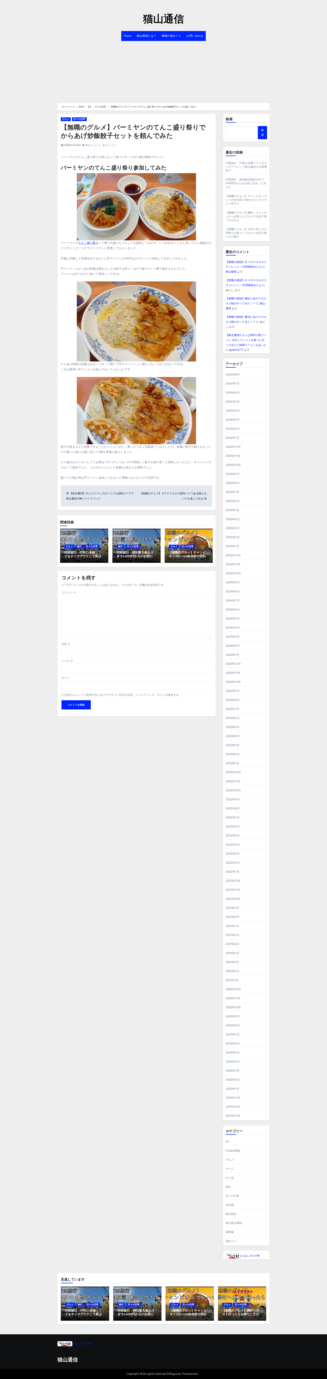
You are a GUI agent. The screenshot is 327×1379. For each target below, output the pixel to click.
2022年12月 (233, 772)
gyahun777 (236, 349)
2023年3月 (232, 745)
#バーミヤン (109, 145)
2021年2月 (232, 971)
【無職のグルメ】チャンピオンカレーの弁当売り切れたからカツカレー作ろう (187, 556)
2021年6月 (232, 935)
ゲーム (230, 1168)
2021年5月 (232, 944)
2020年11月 (233, 998)
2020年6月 (233, 1043)
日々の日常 (79, 119)
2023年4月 (233, 736)
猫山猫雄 (231, 271)
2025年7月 (232, 492)
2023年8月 (233, 700)
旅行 (79, 546)
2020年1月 (232, 1088)
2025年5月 (232, 510)
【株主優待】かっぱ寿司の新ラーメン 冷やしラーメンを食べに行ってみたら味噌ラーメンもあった (246, 340)
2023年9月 (233, 691)
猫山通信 (163, 20)
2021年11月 (233, 889)
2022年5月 (233, 835)
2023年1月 (232, 763)
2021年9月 (232, 908)
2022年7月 (233, 817)
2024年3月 (233, 636)
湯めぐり (231, 1241)
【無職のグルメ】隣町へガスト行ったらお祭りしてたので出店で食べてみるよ (246, 216)
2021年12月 (233, 880)
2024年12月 (233, 555)
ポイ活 (230, 1177)
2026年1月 (232, 437)
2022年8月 (233, 808)
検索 (229, 119)
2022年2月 (233, 862)
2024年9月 (233, 582)
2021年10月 (233, 899)
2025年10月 (233, 465)
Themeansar (190, 1373)
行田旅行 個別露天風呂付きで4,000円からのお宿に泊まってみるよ (136, 556)
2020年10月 (233, 1007)
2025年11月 (233, 456)
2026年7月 (233, 383)
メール (67, 661)
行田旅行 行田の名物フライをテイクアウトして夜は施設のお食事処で (82, 556)
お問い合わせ (194, 36)
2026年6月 (233, 392)
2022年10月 (233, 790)
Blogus (172, 1373)
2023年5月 (232, 727)
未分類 (230, 1205)
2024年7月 (233, 600)
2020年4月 (233, 1061)
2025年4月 (233, 519)
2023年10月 (233, 682)
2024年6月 (233, 609)
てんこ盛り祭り (88, 243)
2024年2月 (233, 645)
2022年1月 (232, 871)
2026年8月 (233, 374)
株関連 (230, 1232)
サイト (65, 678)
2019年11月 (233, 1106)
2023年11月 (233, 672)
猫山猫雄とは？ (147, 36)
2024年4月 (233, 627)
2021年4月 (232, 953)
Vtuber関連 (233, 1150)
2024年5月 (233, 618)
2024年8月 (233, 591)
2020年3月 (233, 1070)
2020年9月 (233, 1016)
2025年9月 (233, 474)
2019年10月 (233, 1115)
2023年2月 (233, 754)
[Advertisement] (163, 70)
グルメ (65, 119)
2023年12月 (233, 663)
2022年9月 (233, 799)
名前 (65, 644)
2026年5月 (233, 401)
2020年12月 (233, 989)
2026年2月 (233, 428)
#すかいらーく (94, 145)
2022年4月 (233, 844)
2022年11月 (233, 781)
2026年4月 (233, 410)
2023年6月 (233, 718)
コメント (68, 592)
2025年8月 (233, 483)
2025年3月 (232, 528)
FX (227, 1141)
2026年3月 (233, 419)
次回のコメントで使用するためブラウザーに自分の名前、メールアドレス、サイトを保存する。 (123, 694)
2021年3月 (232, 962)
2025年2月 (233, 537)
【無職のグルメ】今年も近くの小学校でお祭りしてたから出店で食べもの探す (246, 233)
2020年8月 (233, 1025)
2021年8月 (232, 917)
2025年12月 (233, 446)
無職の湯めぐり (171, 36)
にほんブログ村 (250, 1255)
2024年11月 (233, 564)
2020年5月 (233, 1052)
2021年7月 (232, 926)
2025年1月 (232, 546)
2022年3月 (233, 853)
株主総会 (231, 1214)
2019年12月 (233, 1097)
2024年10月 (233, 573)
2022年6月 (233, 826)
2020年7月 (233, 1034)
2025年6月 (233, 501)
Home (128, 36)
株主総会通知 (234, 1223)
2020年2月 (233, 1079)
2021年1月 (232, 980)
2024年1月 (232, 654)
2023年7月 (232, 709)
